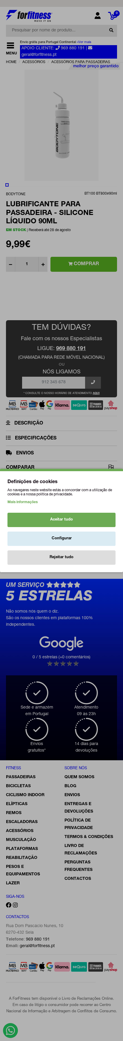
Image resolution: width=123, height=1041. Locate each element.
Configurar (62, 539)
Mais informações (22, 502)
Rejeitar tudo (61, 557)
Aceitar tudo (61, 520)
